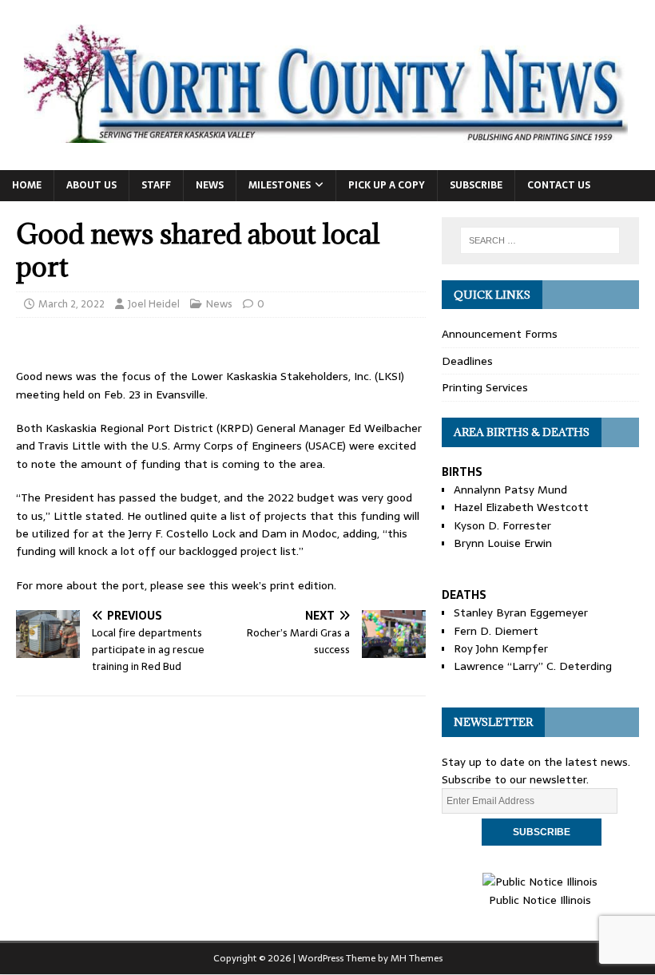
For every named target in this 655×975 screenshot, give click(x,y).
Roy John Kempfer (501, 648)
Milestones (279, 185)
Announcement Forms (500, 334)
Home (27, 185)
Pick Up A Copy (386, 185)
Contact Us (558, 185)
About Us (91, 185)
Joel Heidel (154, 303)
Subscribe (476, 185)
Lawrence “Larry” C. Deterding (533, 666)
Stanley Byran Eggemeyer (521, 612)
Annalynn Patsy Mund (510, 489)
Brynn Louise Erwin (503, 543)
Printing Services (485, 387)
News (210, 185)
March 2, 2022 (71, 303)
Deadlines (467, 361)
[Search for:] (540, 240)
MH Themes (417, 958)
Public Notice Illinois (540, 899)
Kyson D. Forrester (502, 525)
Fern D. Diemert (496, 631)
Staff (156, 185)
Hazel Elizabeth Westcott (521, 507)
